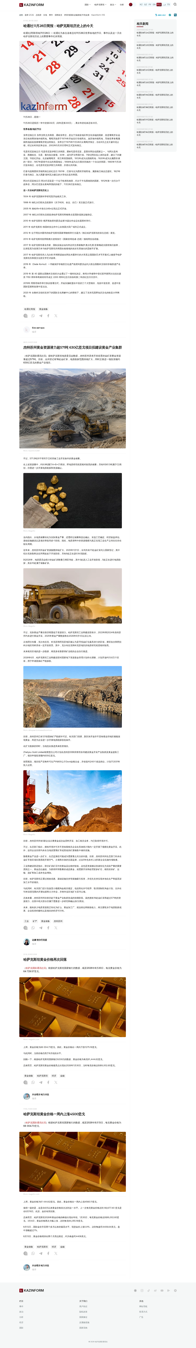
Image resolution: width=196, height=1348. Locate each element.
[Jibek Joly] (161, 15)
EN (154, 4)
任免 (45, 15)
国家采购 (83, 1327)
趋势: (21, 15)
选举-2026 (29, 15)
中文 (159, 4)
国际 (21, 1327)
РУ (150, 4)
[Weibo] (155, 1290)
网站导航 (143, 1306)
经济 (54, 1075)
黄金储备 (43, 309)
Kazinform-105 (98, 15)
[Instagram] (25, 316)
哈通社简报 (29, 309)
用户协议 (83, 1306)
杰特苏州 (58, 921)
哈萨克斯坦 (42, 1075)
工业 (26, 921)
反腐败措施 (84, 1322)
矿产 (35, 921)
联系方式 (143, 1311)
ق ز (164, 4)
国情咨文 (58, 15)
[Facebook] (48, 316)
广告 (141, 1317)
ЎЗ (168, 4)
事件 (51, 15)
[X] (56, 316)
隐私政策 (83, 1311)
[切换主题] (132, 4)
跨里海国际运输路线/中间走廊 (76, 15)
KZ (141, 4)
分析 (122, 5)
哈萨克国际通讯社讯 (36, 968)
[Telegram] (41, 316)
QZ (145, 4)
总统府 (38, 15)
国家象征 (83, 1317)
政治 (21, 1311)
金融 (62, 1075)
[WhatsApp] (33, 316)
